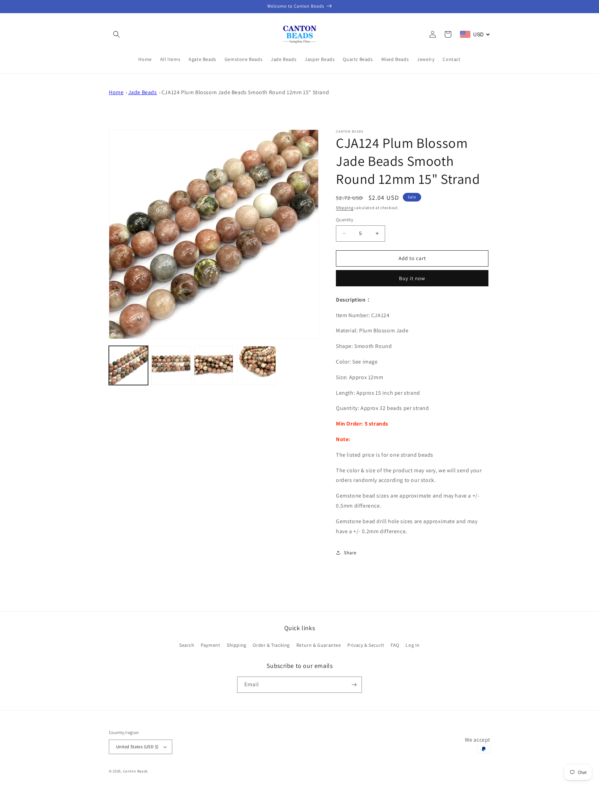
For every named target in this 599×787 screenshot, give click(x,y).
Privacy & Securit (365, 645)
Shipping (345, 207)
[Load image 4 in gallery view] (256, 365)
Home (116, 92)
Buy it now (412, 278)
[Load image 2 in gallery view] (171, 365)
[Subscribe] (354, 685)
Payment (210, 645)
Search (186, 645)
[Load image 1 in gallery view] (128, 365)
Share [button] (350, 552)
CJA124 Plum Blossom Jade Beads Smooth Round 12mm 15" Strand (245, 92)
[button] (116, 34)
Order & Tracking (271, 645)
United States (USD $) (137, 747)
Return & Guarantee (318, 645)
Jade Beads (142, 92)
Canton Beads (135, 771)
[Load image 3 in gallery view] (213, 365)
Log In (413, 645)
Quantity (344, 220)
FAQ (395, 645)
